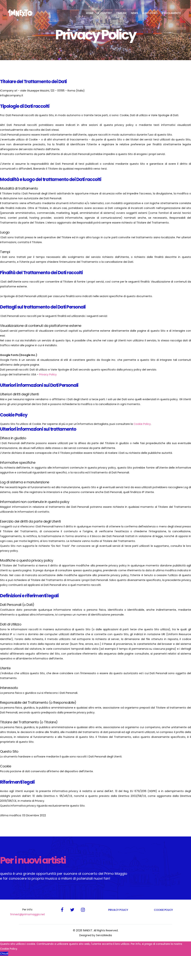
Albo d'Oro (150, 13)
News (134, 13)
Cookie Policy (142, 424)
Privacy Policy (48, 374)
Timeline (121, 13)
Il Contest (105, 13)
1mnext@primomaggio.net (27, 914)
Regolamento (171, 13)
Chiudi (4, 953)
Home (89, 13)
